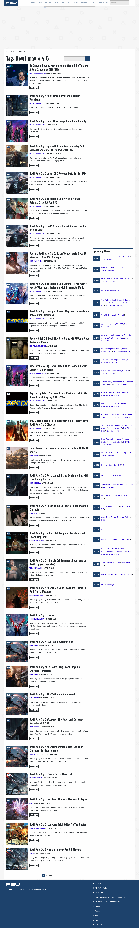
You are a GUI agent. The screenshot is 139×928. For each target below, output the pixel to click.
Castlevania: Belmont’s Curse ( (113, 414)
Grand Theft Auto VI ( (109, 475)
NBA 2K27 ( (105, 268)
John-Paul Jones (36, 261)
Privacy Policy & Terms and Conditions (110, 897)
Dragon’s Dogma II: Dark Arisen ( (114, 403)
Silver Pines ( (106, 382)
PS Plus (48, 2)
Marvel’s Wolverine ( (109, 291)
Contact (98, 906)
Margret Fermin (35, 778)
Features (65, 2)
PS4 (128, 428)
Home (33, 2)
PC (124, 257)
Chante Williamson (37, 828)
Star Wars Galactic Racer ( (111, 371)
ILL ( (103, 529)
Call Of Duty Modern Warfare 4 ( (113, 453)
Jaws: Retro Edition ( (109, 517)
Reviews (84, 2)
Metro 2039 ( (106, 574)
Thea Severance (35, 568)
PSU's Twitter (100, 893)
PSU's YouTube (101, 888)
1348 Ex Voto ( (107, 562)
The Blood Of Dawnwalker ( (112, 257)
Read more (34, 88)
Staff (96, 916)
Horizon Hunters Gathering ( (112, 539)
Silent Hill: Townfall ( (109, 315)
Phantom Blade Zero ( (109, 465)
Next (50, 875)
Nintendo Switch (108, 303)
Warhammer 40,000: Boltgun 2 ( (113, 484)
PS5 (40, 2)
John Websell (35, 483)
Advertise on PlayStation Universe (108, 902)
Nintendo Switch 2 (117, 268)
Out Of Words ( (107, 585)
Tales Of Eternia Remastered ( (112, 425)
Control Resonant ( (108, 324)
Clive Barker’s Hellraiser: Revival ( (114, 392)
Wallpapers (103, 2)
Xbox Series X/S (107, 260)
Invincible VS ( (107, 495)
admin (31, 803)
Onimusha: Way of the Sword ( (113, 279)
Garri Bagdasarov (36, 540)
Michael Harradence (37, 73)
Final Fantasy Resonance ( (111, 439)
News (57, 2)
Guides (75, 2)
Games (93, 2)
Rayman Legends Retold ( (111, 349)
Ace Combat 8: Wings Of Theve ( (114, 360)
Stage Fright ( (106, 506)
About (97, 911)
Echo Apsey (34, 455)
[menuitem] (33, 2)
